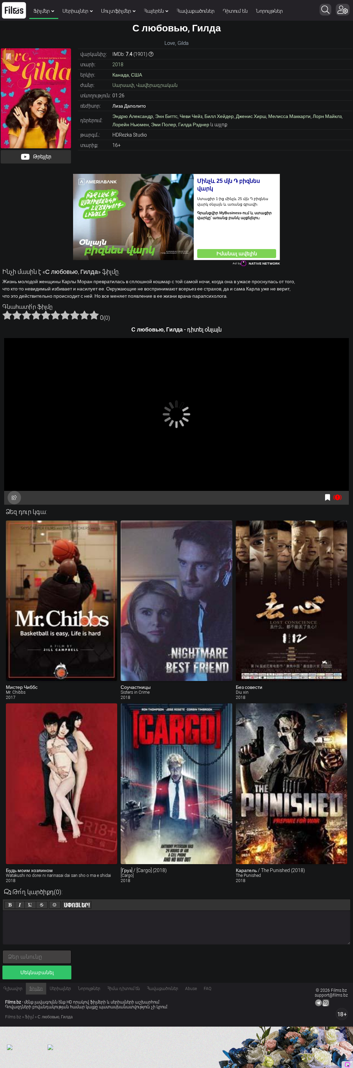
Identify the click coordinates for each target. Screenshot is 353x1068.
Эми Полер (163, 124)
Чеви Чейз (191, 116)
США (136, 75)
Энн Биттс (166, 116)
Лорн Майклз (327, 116)
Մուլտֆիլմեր (116, 11)
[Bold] (9, 905)
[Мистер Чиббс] (61, 601)
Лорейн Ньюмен (130, 124)
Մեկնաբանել (37, 972)
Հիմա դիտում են (123, 988)
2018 (117, 64)
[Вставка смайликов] (55, 905)
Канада (120, 75)
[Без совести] (291, 601)
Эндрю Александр (132, 116)
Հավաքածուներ (195, 11)
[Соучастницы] (176, 601)
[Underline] (30, 905)
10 (94, 315)
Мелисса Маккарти (289, 116)
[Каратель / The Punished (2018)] (291, 783)
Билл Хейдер (219, 116)
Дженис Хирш (251, 116)
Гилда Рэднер (193, 124)
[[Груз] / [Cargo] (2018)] (176, 783)
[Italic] (20, 905)
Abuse (191, 988)
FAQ (207, 988)
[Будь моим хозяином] (61, 783)
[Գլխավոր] (14, 10)
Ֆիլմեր (41, 11)
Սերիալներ (75, 11)
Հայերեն (154, 11)
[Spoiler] (76, 905)
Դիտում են (235, 11)
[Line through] (42, 905)
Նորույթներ (269, 11)
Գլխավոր (12, 988)
